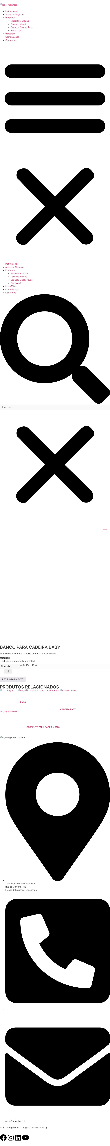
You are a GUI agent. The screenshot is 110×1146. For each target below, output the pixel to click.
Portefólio (10, 33)
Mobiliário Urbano (20, 20)
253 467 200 (12, 1013)
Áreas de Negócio (14, 14)
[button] (55, 152)
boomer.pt (53, 1127)
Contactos (10, 40)
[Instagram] (10, 1137)
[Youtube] (25, 1137)
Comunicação (12, 37)
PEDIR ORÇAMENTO (12, 679)
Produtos (10, 17)
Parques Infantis (19, 24)
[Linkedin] (18, 1137)
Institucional (11, 11)
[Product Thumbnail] (105, 530)
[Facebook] (3, 1137)
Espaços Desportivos (21, 27)
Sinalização (16, 30)
